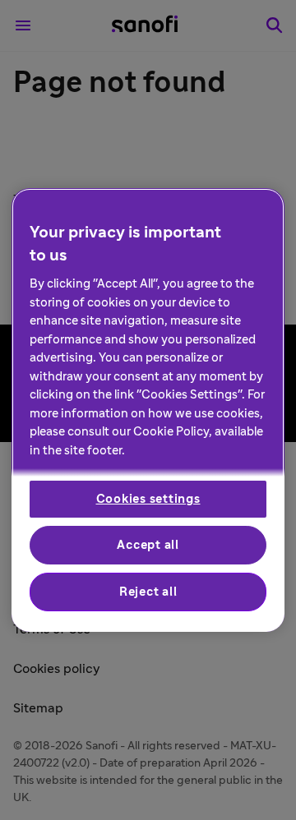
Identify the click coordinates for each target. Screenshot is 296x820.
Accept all (148, 545)
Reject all (148, 592)
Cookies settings (148, 499)
